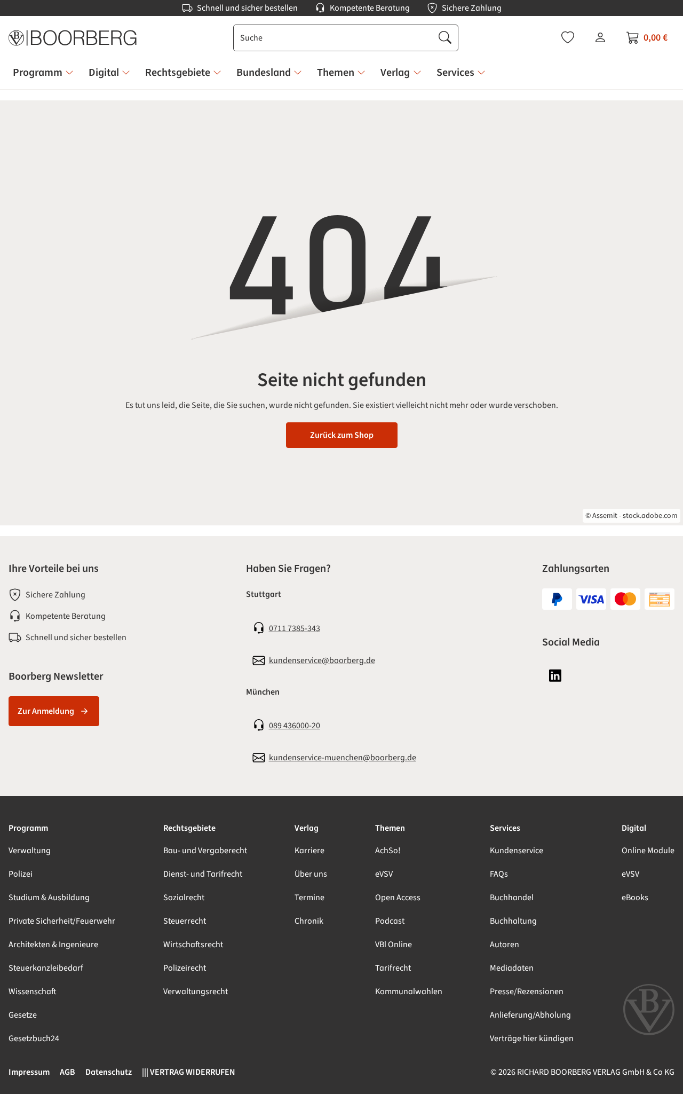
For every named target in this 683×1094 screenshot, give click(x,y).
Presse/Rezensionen (526, 991)
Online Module (648, 850)
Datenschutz (108, 1072)
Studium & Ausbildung (49, 897)
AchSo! (388, 850)
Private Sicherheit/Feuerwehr (62, 921)
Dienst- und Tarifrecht (202, 874)
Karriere (309, 850)
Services (505, 828)
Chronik (309, 921)
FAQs (499, 874)
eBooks (635, 897)
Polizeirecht (184, 968)
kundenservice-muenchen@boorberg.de (342, 758)
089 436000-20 (294, 725)
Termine (309, 897)
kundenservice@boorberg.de (322, 660)
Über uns (311, 874)
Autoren (504, 944)
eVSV (384, 874)
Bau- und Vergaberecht (205, 850)
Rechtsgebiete (189, 828)
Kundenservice (516, 850)
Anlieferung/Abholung (530, 1015)
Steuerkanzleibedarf (46, 968)
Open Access (397, 897)
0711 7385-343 (294, 628)
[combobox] (333, 38)
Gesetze (23, 1015)
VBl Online (393, 944)
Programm (28, 828)
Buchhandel (512, 897)
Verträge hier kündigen (532, 1038)
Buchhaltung (513, 921)
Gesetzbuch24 (34, 1038)
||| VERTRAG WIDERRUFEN (188, 1072)
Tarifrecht (393, 968)
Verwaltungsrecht (195, 991)
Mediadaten (512, 968)
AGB (67, 1072)
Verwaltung (30, 850)
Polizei (21, 874)
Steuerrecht (184, 921)
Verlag (307, 828)
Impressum (29, 1072)
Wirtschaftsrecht (193, 944)
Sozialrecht (183, 897)
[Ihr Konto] (600, 37)
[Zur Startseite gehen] (73, 38)
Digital (634, 828)
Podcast (389, 921)
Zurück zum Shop (342, 435)
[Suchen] (445, 38)
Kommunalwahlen (408, 991)
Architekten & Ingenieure (53, 944)
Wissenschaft (33, 991)
